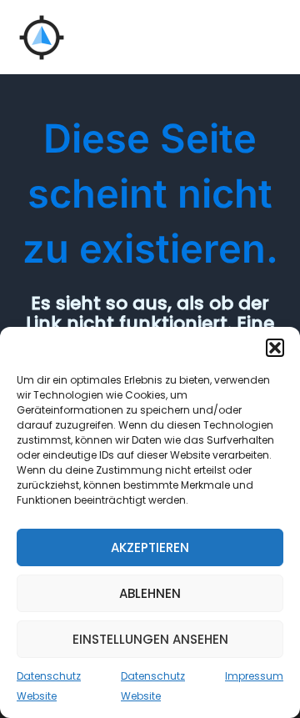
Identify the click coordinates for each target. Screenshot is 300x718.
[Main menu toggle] (265, 37)
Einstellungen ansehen (150, 639)
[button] (275, 347)
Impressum (254, 676)
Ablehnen (150, 593)
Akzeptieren (150, 547)
